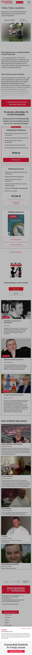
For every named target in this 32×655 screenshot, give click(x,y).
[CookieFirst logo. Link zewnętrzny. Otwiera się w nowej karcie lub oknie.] (4, 630)
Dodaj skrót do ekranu (16, 651)
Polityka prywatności (26, 628)
